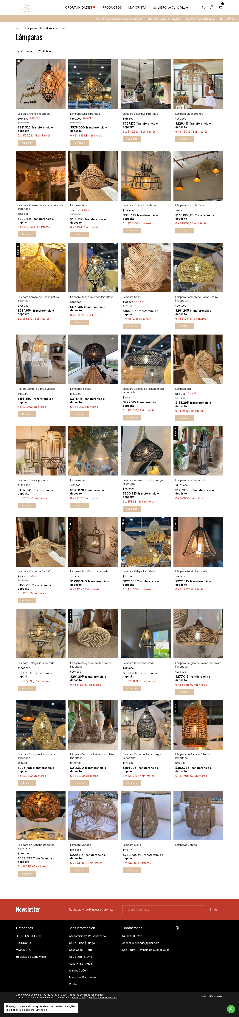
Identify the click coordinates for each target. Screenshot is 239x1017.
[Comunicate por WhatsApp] (231, 1009)
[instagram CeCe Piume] (177, 928)
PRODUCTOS (112, 7)
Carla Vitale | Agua (80, 963)
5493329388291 (132, 936)
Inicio (19, 28)
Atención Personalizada (155, 18)
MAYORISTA (137, 7)
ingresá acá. (79, 997)
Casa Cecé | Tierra (81, 949)
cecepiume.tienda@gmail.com (140, 942)
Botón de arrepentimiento (103, 997)
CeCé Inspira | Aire (80, 956)
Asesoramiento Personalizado (87, 936)
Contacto (74, 984)
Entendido (41, 1009)
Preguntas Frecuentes (82, 977)
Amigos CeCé (77, 970)
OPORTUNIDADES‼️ (80, 7)
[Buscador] (204, 7)
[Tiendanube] (211, 996)
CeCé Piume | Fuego (82, 942)
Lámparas (31, 28)
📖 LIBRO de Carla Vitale (170, 7)
